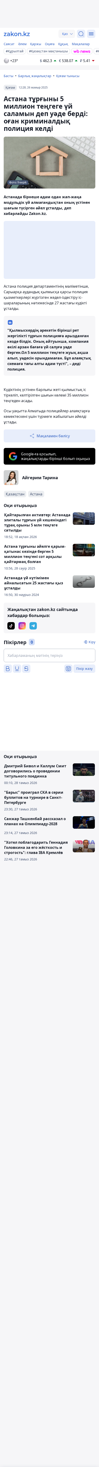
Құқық (63, 44)
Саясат (9, 44)
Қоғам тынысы (67, 76)
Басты (8, 76)
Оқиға (50, 44)
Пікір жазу (84, 668)
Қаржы (35, 44)
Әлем (22, 44)
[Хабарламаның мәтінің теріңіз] (49, 655)
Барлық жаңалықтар (34, 76)
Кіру (92, 642)
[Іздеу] (81, 34)
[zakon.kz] (17, 33)
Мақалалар (81, 44)
